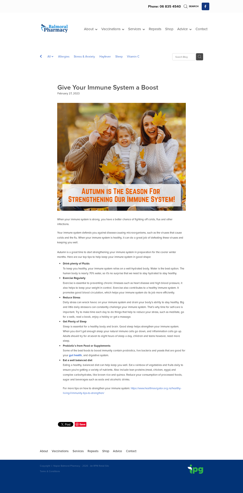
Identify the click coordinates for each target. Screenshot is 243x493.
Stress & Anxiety (84, 56)
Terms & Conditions (50, 471)
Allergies (64, 56)
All (49, 56)
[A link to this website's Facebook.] (206, 6)
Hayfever (105, 56)
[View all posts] (41, 57)
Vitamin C (133, 56)
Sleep (119, 56)
